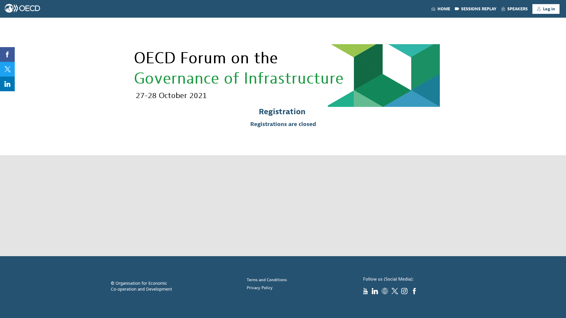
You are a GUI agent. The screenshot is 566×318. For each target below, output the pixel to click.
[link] (440, 9)
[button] (546, 9)
